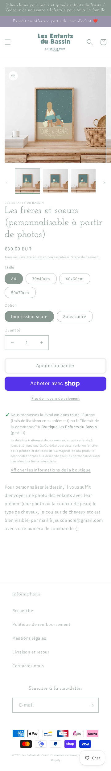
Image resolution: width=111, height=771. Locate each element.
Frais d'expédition (40, 257)
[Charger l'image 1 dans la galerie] (27, 181)
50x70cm (20, 292)
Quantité (12, 330)
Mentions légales (29, 638)
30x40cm (41, 278)
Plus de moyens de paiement (55, 398)
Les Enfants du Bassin (36, 755)
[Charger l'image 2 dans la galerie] (55, 181)
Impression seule (29, 316)
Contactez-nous (28, 665)
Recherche (22, 610)
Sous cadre (74, 316)
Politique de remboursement (41, 624)
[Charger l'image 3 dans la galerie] (83, 181)
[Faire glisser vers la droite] (104, 182)
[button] (7, 42)
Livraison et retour (30, 652)
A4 (13, 278)
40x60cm (75, 278)
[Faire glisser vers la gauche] (7, 182)
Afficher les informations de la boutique (51, 470)
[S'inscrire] (91, 705)
